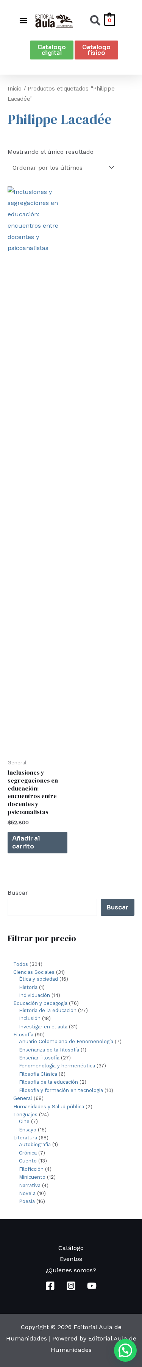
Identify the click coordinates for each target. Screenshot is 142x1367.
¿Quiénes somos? (71, 1270)
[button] (23, 20)
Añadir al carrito (26, 842)
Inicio (15, 88)
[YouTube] (92, 1285)
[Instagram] (71, 1285)
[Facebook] (50, 1285)
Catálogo (71, 1247)
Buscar (18, 892)
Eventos (71, 1258)
